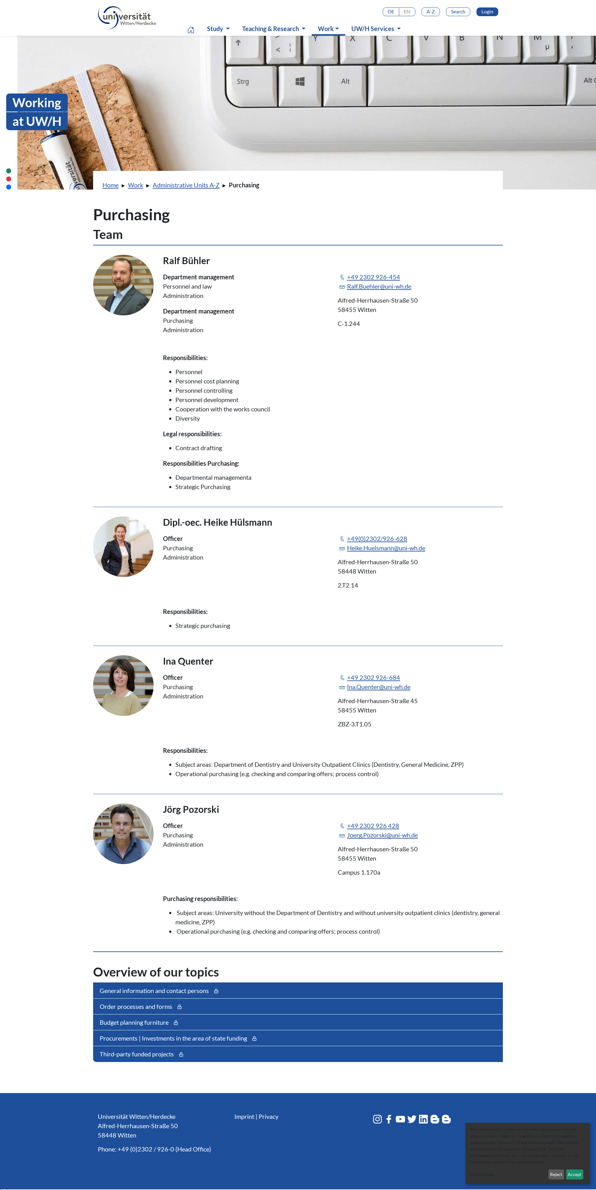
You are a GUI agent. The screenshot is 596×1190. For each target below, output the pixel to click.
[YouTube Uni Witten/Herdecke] (400, 1119)
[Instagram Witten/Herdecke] (377, 1119)
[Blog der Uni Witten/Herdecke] (435, 1119)
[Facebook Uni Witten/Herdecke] (389, 1119)
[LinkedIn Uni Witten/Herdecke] (423, 1119)
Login (487, 11)
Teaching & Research (271, 28)
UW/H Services (373, 28)
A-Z (431, 11)
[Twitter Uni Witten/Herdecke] (412, 1119)
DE (391, 11)
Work (330, 28)
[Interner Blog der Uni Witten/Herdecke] (446, 1119)
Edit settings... (483, 1174)
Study (215, 28)
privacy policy (531, 1162)
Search (458, 11)
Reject (556, 1174)
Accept (574, 1174)
